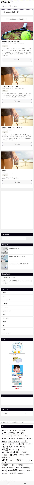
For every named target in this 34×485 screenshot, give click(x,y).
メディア (22, 438)
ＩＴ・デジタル (7, 333)
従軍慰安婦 (7, 447)
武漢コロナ (8, 457)
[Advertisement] (17, 210)
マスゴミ (13, 438)
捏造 (22, 446)
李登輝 (21, 454)
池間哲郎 (5, 465)
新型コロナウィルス (13, 449)
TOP (10, 422)
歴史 (4, 325)
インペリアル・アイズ (13, 433)
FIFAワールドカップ (10, 430)
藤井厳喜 (21, 470)
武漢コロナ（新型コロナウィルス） (17, 461)
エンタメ (5, 292)
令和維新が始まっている (14, 248)
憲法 (17, 446)
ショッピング (6, 300)
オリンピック (7, 436)
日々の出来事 (7, 452)
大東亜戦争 (20, 444)
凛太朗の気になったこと (11, 2)
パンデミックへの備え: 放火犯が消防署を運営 (19, 263)
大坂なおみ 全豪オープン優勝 (11, 41)
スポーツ (5, 46)
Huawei (23, 430)
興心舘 (4, 470)
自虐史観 (26, 468)
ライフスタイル (7, 311)
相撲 (4, 467)
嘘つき (12, 444)
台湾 (4, 444)
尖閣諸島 (30, 444)
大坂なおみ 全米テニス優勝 (10, 86)
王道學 (26, 464)
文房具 (4, 322)
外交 (4, 314)
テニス (26, 435)
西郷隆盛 (5, 473)
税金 (18, 467)
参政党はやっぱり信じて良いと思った (17, 256)
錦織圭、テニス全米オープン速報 (12, 127)
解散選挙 (12, 473)
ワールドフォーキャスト (15, 441)
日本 (16, 452)
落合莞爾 (13, 470)
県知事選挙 (11, 467)
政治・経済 (6, 318)
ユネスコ (5, 441)
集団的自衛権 (21, 473)
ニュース (5, 307)
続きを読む (17, 59)
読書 (4, 329)
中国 (25, 441)
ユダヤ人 (30, 438)
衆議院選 (29, 470)
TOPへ (25, 483)
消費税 (20, 465)
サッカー (18, 436)
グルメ (4, 296)
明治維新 (24, 452)
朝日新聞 (13, 455)
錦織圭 (4, 170)
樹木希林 (28, 454)
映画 (5, 455)
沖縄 (13, 465)
